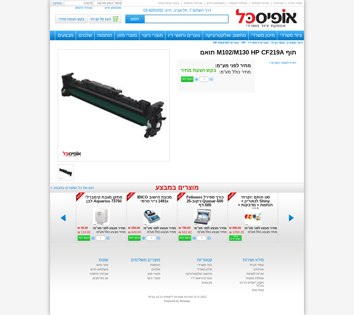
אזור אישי (102, 265)
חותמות (104, 35)
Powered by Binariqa (177, 301)
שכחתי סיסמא (193, 3)
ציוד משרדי (291, 35)
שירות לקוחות (260, 3)
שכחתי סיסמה (99, 274)
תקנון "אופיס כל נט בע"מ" (252, 284)
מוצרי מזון (127, 35)
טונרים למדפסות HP (226, 42)
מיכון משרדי (263, 35)
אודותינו (278, 3)
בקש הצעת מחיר (168, 3)
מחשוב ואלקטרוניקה (226, 35)
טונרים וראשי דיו (184, 35)
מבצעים (65, 35)
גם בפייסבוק (100, 278)
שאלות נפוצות (238, 3)
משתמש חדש (216, 3)
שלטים (85, 35)
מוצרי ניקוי (152, 35)
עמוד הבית (295, 3)
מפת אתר (257, 290)
